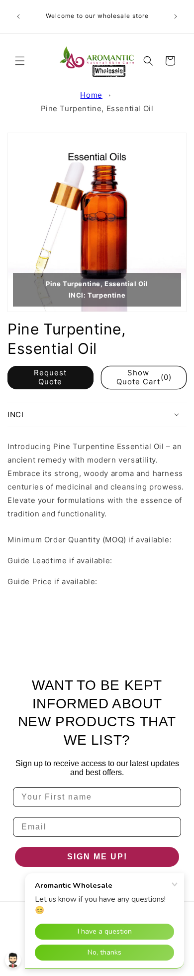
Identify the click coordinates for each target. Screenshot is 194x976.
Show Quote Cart (144, 377)
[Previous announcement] (18, 16)
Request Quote (50, 377)
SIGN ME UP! (97, 856)
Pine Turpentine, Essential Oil (97, 108)
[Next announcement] (176, 16)
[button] (20, 61)
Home (91, 95)
